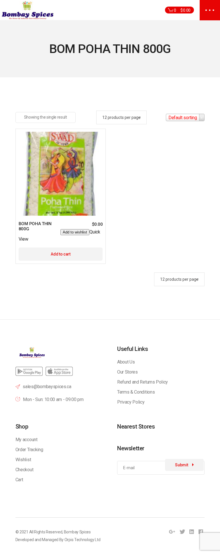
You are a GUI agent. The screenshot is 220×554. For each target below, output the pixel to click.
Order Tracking (29, 449)
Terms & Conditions (136, 392)
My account (26, 439)
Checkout (24, 469)
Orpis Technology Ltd (82, 539)
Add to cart (60, 254)
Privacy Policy (131, 402)
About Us (126, 362)
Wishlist (23, 459)
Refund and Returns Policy (142, 382)
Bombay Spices (77, 532)
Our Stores (127, 372)
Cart (19, 479)
